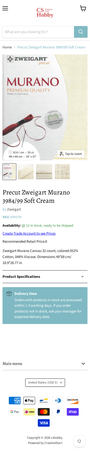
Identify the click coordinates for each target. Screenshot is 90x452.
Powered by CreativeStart (45, 443)
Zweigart (14, 209)
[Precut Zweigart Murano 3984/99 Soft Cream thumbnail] (9, 172)
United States (43, 382)
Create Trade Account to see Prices (29, 233)
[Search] (81, 32)
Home (7, 47)
